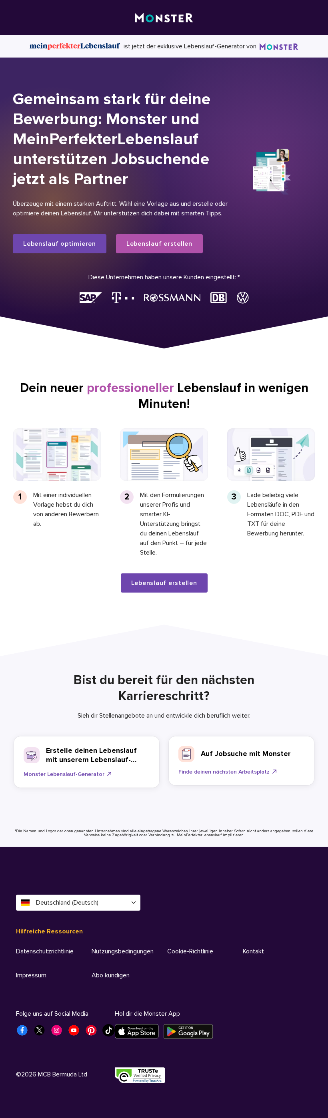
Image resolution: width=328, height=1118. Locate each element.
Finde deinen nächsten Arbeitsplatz (224, 771)
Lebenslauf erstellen (159, 244)
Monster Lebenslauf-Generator (64, 774)
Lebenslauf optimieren (59, 244)
